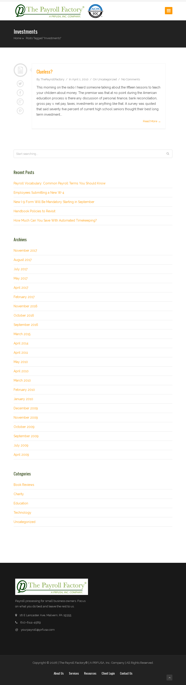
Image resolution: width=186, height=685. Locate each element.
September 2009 (26, 436)
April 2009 (21, 454)
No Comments (130, 79)
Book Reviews (24, 485)
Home (17, 38)
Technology (22, 512)
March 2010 (22, 380)
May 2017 (20, 278)
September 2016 (26, 325)
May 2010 (21, 362)
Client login (108, 673)
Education (21, 503)
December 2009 (26, 408)
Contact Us (126, 673)
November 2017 (25, 250)
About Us (59, 673)
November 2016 (25, 306)
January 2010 (23, 399)
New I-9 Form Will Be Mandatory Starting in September (54, 202)
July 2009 (21, 445)
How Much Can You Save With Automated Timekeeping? (55, 220)
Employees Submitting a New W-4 (39, 192)
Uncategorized (107, 79)
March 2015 (22, 334)
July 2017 (20, 269)
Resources (90, 673)
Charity (19, 494)
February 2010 (24, 389)
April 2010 (21, 371)
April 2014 (21, 343)
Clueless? (45, 71)
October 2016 (24, 315)
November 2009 (26, 417)
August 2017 (23, 260)
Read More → (152, 121)
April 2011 (21, 352)
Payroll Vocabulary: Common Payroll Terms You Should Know (59, 183)
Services (74, 673)
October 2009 (24, 427)
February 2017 (24, 297)
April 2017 (21, 287)
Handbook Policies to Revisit (34, 211)
